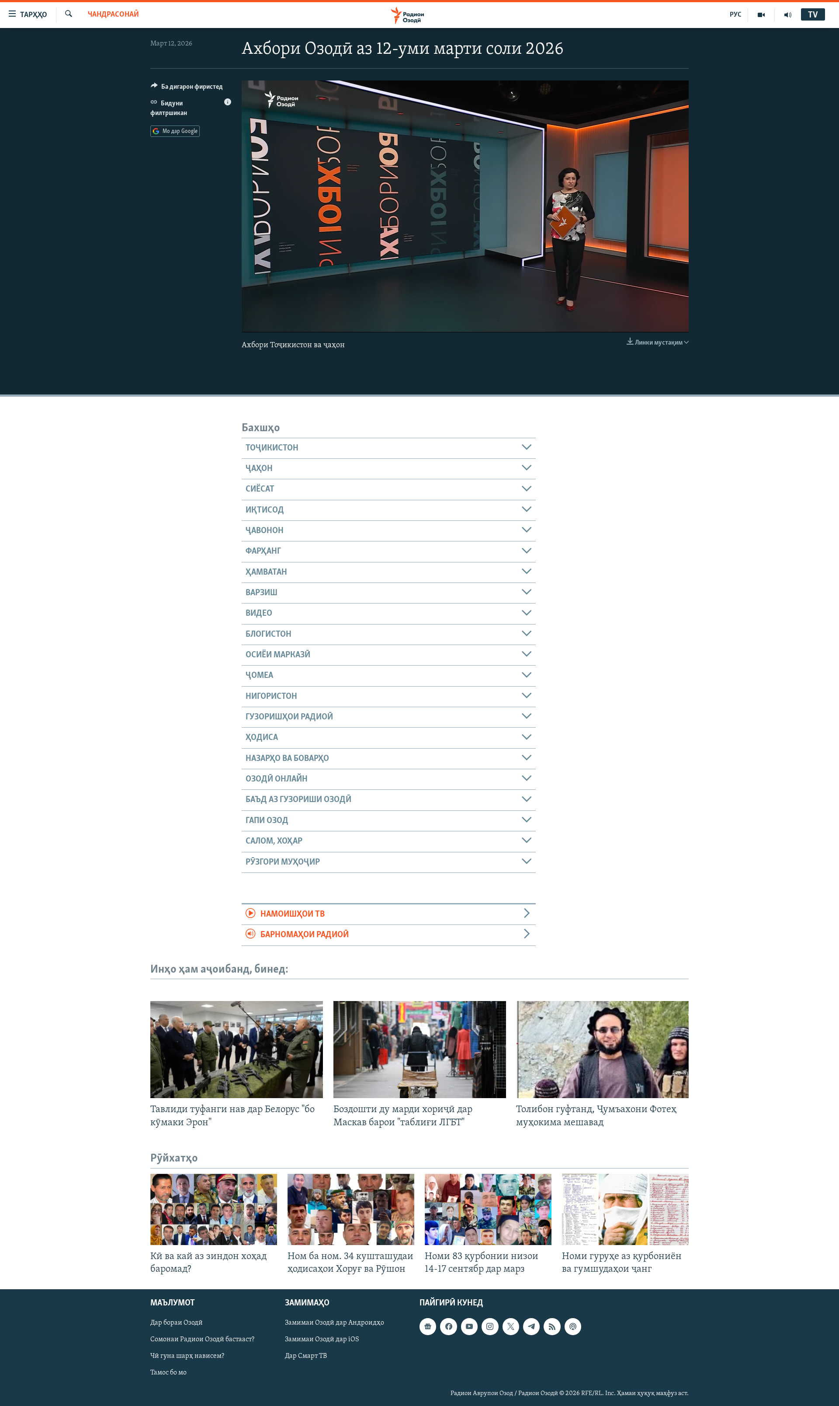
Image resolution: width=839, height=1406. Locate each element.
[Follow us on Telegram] (531, 1326)
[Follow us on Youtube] (469, 1326)
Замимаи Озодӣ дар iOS (322, 1339)
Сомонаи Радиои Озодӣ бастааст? (202, 1339)
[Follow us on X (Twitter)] (511, 1326)
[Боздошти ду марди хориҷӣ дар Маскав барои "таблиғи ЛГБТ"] (419, 1049)
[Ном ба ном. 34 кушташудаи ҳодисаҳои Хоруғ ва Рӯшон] (351, 1209)
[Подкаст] (573, 1326)
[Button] (187, 88)
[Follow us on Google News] (428, 1326)
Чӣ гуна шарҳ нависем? (187, 1356)
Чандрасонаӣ (113, 15)
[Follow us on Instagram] (490, 1326)
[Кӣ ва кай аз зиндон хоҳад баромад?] (213, 1209)
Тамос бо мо (168, 1372)
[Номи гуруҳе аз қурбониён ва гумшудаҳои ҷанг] (625, 1209)
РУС (736, 14)
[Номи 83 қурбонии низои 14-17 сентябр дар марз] (488, 1209)
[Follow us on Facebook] (448, 1326)
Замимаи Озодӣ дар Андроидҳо (334, 1322)
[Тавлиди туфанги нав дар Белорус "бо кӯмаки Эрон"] (236, 1049)
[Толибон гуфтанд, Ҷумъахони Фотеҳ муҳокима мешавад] (602, 1049)
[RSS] (552, 1326)
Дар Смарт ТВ (306, 1356)
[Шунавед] (788, 14)
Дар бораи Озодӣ (176, 1322)
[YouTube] (761, 14)
